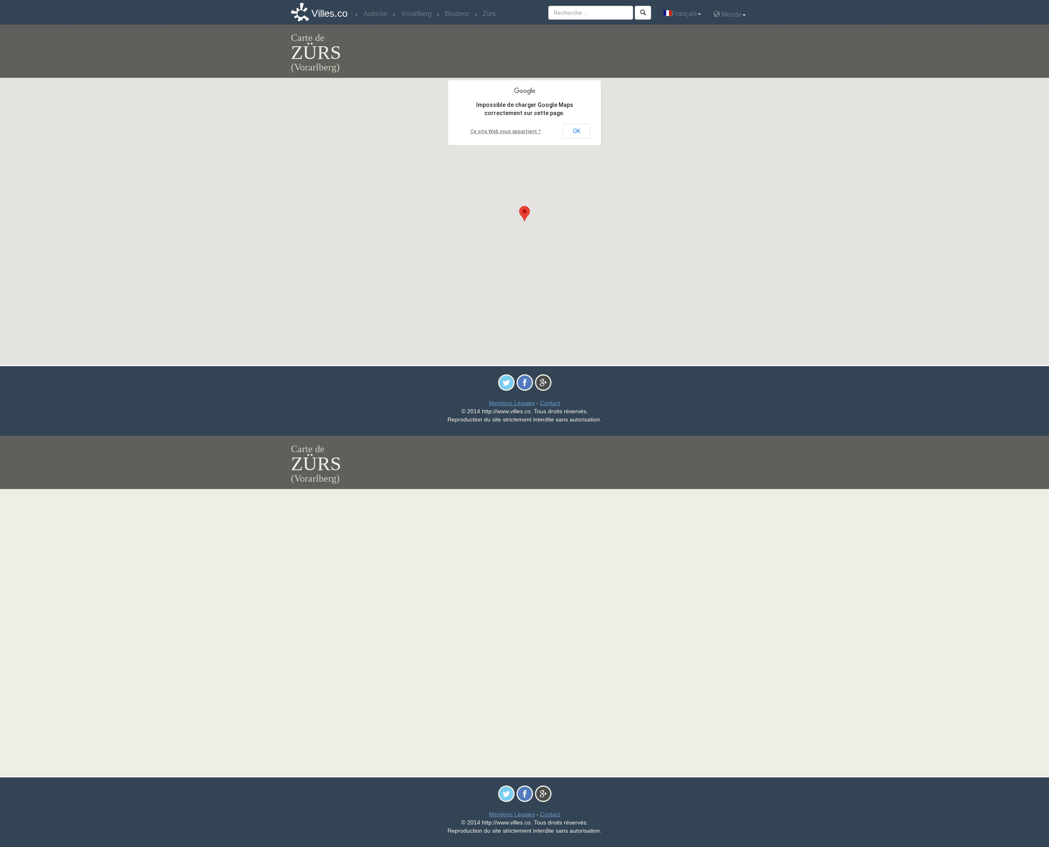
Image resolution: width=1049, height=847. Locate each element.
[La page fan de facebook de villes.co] (524, 382)
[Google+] (543, 382)
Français (684, 13)
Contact (550, 403)
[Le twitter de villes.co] (506, 382)
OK (576, 131)
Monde (731, 14)
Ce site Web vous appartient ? (505, 131)
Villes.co (329, 13)
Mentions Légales (512, 403)
